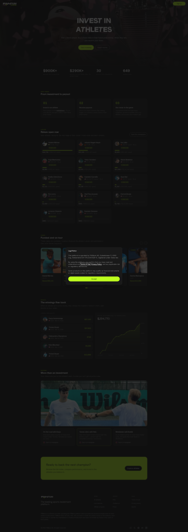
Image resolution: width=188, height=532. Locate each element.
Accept (94, 279)
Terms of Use (85, 264)
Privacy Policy (96, 264)
